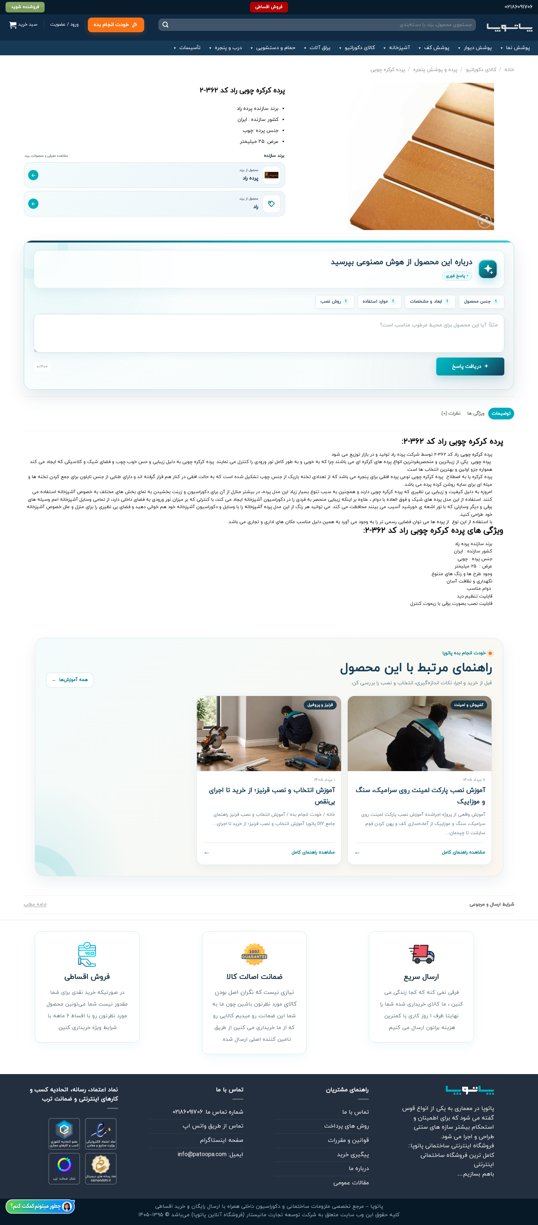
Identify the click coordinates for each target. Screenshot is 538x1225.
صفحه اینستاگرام (221, 1140)
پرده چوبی (481, 462)
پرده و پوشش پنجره (435, 69)
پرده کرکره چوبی (387, 69)
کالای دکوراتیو (360, 47)
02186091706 (519, 7)
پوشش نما (518, 47)
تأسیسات (190, 47)
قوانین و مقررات (348, 1140)
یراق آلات (320, 47)
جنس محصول (477, 301)
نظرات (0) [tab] (450, 413)
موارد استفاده (375, 301)
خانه (509, 69)
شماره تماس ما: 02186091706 (207, 1112)
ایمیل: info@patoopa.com (210, 1155)
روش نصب (330, 301)
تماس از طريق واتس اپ (213, 1126)
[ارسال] (165, 25)
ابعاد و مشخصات (426, 301)
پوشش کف (436, 47)
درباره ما (359, 1169)
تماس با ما (355, 1112)
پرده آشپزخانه (258, 507)
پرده (441, 522)
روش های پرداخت (346, 1126)
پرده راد (245, 108)
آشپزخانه (399, 47)
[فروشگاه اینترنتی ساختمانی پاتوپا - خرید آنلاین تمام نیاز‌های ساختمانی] (510, 27)
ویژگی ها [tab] (476, 413)
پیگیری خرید (353, 1155)
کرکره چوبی (471, 454)
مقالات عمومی (351, 1183)
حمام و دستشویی (275, 47)
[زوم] (485, 221)
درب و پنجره (228, 47)
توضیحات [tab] (501, 413)
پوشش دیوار (478, 47)
